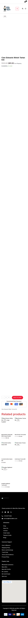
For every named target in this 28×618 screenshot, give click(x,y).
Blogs (4, 537)
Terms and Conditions (8, 554)
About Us (5, 528)
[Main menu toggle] (17, 8)
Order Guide (6, 533)
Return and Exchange (7, 550)
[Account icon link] (25, 8)
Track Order (5, 552)
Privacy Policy (5, 557)
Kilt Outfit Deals (6, 574)
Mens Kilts (4, 567)
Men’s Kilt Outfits (6, 569)
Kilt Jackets (5, 571)
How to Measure (6, 545)
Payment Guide (7, 535)
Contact (5, 530)
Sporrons (4, 576)
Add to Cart (17, 397)
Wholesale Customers (7, 564)
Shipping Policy (6, 547)
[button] (22, 9)
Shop (4, 526)
